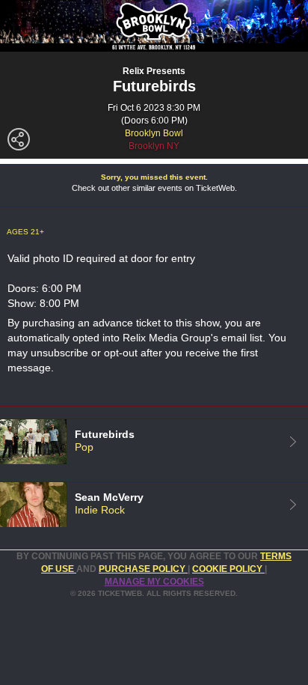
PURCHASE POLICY (143, 569)
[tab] (154, 441)
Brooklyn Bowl (154, 133)
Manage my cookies (154, 581)
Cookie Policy (228, 569)
